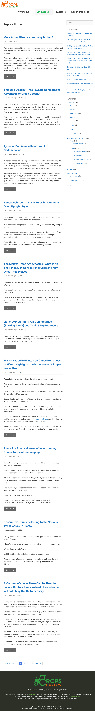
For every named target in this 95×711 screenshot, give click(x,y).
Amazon (32, 694)
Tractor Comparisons (80, 159)
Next (38, 663)
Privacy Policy (26, 708)
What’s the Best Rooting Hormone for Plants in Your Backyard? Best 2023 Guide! (80, 61)
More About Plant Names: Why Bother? (28, 37)
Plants (72, 129)
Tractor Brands (78, 155)
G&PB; (72, 109)
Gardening (61, 12)
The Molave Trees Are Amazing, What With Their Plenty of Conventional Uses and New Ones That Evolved (31, 267)
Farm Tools (23, 12)
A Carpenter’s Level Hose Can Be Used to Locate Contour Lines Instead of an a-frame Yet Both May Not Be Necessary (31, 587)
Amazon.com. (75, 696)
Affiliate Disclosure (59, 708)
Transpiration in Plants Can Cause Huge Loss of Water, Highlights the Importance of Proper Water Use (32, 364)
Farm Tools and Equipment (76, 138)
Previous (9, 663)
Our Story (42, 708)
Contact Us (69, 708)
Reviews (69, 185)
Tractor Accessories (80, 151)
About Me (49, 708)
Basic (71, 105)
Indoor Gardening (80, 12)
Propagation (74, 133)
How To (72, 117)
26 (32, 663)
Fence (72, 141)
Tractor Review (78, 163)
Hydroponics (74, 176)
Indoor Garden (72, 173)
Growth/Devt (74, 113)
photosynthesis (42, 419)
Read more (10, 76)
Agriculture (42, 12)
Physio (72, 125)
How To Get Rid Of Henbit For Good (79, 79)
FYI (74, 120)
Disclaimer (35, 708)
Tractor (72, 148)
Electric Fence (78, 144)
